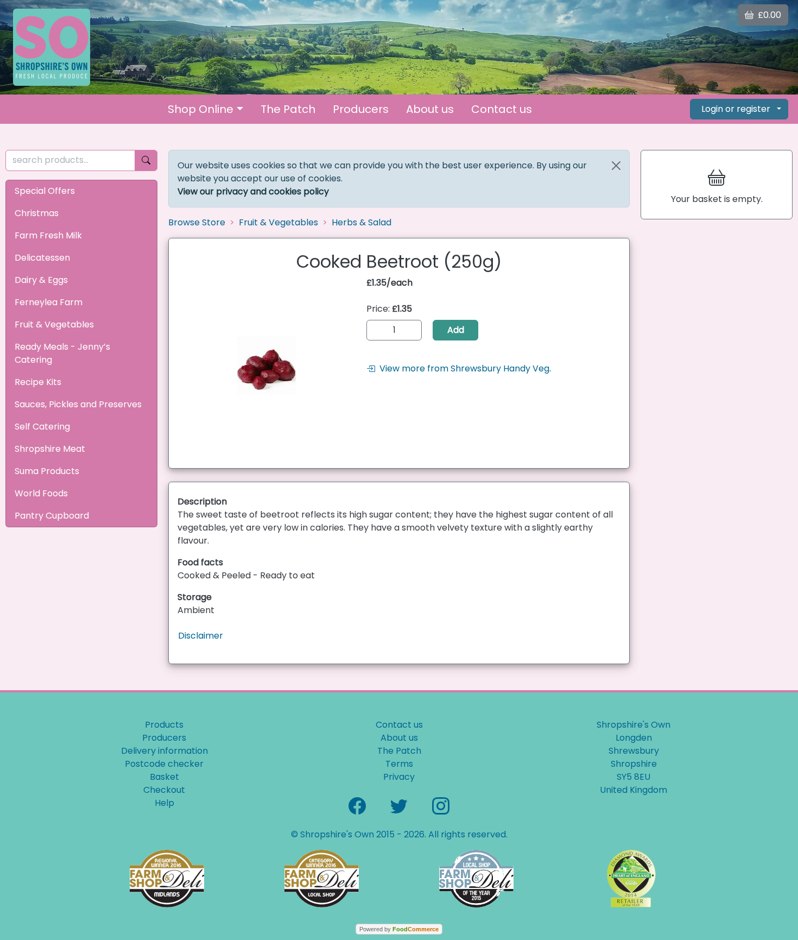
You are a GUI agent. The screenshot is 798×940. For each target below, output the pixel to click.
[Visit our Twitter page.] (399, 805)
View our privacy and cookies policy (253, 191)
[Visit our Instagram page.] (440, 805)
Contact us (501, 109)
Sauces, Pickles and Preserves (78, 404)
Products (164, 724)
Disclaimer (200, 635)
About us (430, 109)
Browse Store (196, 222)
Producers (361, 109)
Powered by (399, 929)
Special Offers (45, 191)
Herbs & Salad (361, 222)
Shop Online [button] (200, 109)
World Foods (41, 493)
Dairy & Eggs (41, 280)
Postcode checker (164, 764)
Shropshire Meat (50, 449)
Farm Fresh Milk (48, 235)
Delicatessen (42, 257)
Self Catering (42, 426)
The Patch (288, 109)
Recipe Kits (38, 382)
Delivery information (164, 751)
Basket (164, 777)
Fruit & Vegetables (54, 324)
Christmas (37, 213)
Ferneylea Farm (49, 302)
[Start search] (146, 160)
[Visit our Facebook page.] (357, 805)
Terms (399, 764)
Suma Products (47, 471)
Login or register (736, 109)
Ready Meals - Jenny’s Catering (62, 353)
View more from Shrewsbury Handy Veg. (463, 368)
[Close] (616, 165)
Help (164, 803)
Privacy (399, 777)
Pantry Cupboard (52, 515)
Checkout (164, 790)
